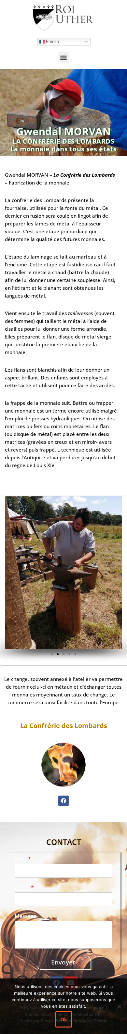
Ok (63, 1019)
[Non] (119, 1006)
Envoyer (63, 962)
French (52, 41)
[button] (63, 57)
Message (25, 916)
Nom (23, 859)
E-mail (24, 887)
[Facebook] (63, 801)
